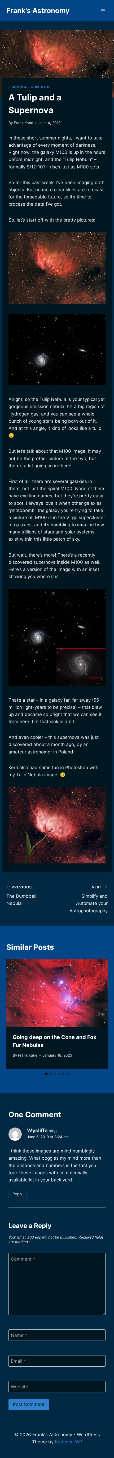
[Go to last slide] (15, 1014)
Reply (17, 1194)
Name (19, 1335)
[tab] (46, 1074)
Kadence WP (68, 1441)
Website (19, 1386)
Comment (23, 1258)
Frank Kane (23, 123)
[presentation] (57, 993)
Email (18, 1361)
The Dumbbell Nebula (21, 895)
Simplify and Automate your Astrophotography (88, 899)
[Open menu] (103, 10)
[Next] (98, 1014)
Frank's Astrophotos (29, 87)
